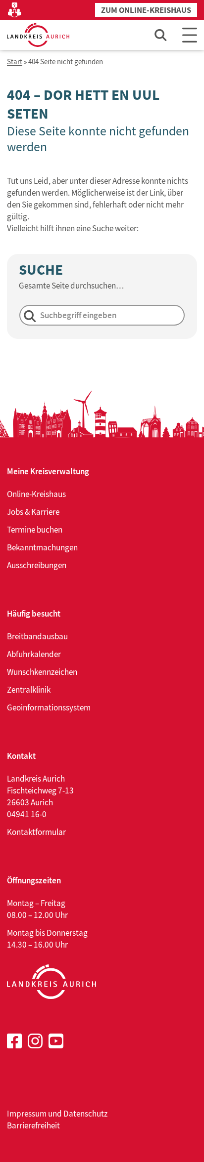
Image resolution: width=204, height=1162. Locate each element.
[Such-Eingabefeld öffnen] (161, 35)
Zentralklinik (29, 689)
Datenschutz (85, 1113)
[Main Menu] (189, 35)
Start (14, 62)
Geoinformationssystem (49, 707)
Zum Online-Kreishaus (146, 10)
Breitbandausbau (37, 636)
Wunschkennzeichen (42, 671)
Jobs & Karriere (33, 511)
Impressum (27, 1113)
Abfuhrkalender (34, 654)
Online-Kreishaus (36, 494)
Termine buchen (34, 529)
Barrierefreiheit (33, 1125)
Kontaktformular (36, 832)
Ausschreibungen (36, 565)
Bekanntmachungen (42, 547)
